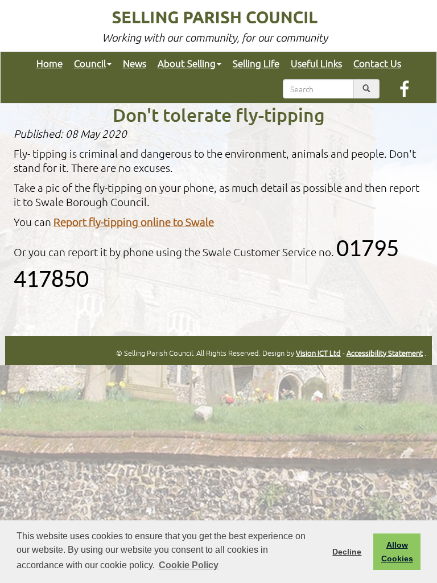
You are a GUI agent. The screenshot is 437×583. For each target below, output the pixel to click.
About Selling (187, 63)
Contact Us (377, 63)
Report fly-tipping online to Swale (133, 221)
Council (90, 63)
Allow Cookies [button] (397, 551)
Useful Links (316, 63)
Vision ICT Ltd (318, 352)
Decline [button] (346, 551)
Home (49, 63)
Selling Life (256, 63)
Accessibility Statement (385, 352)
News (134, 63)
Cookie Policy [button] (188, 565)
